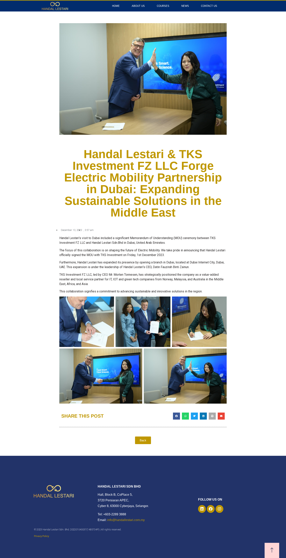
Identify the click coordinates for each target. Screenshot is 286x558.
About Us (138, 5)
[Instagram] (219, 509)
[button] (176, 416)
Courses (163, 5)
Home (116, 5)
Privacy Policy (41, 536)
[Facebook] (211, 509)
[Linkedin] (202, 509)
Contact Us (209, 5)
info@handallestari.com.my (126, 520)
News (185, 5)
